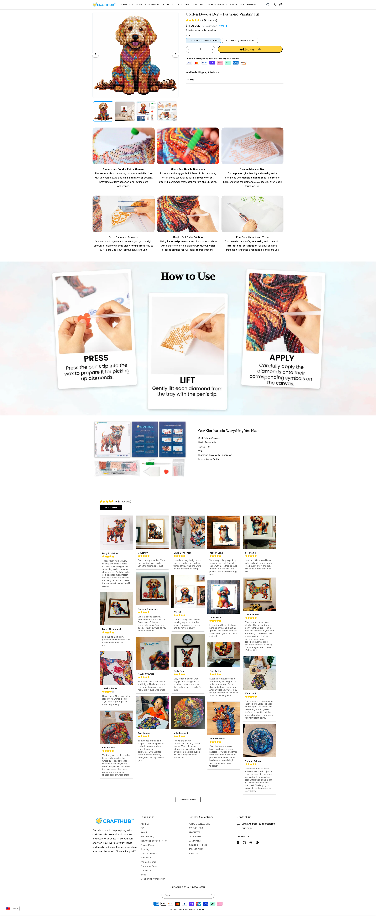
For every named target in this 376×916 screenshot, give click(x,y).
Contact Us (146, 870)
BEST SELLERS (196, 828)
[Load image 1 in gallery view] (103, 111)
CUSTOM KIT (195, 840)
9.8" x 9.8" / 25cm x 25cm (203, 40)
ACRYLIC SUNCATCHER (200, 824)
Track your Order (149, 866)
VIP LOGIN (193, 853)
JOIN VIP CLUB (196, 849)
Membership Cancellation (153, 879)
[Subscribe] (211, 895)
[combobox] (12, 908)
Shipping (190, 30)
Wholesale (146, 857)
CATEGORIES (195, 836)
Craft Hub (182, 909)
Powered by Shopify (196, 909)
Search (144, 832)
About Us (145, 824)
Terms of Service (149, 853)
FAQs (143, 828)
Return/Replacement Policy (154, 840)
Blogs (143, 874)
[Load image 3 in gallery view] (146, 111)
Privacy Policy (147, 845)
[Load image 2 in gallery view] (125, 111)
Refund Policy (147, 836)
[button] (268, 4)
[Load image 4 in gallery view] (167, 111)
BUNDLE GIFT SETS (198, 845)
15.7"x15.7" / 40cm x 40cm (240, 40)
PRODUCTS (194, 832)
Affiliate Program (148, 862)
